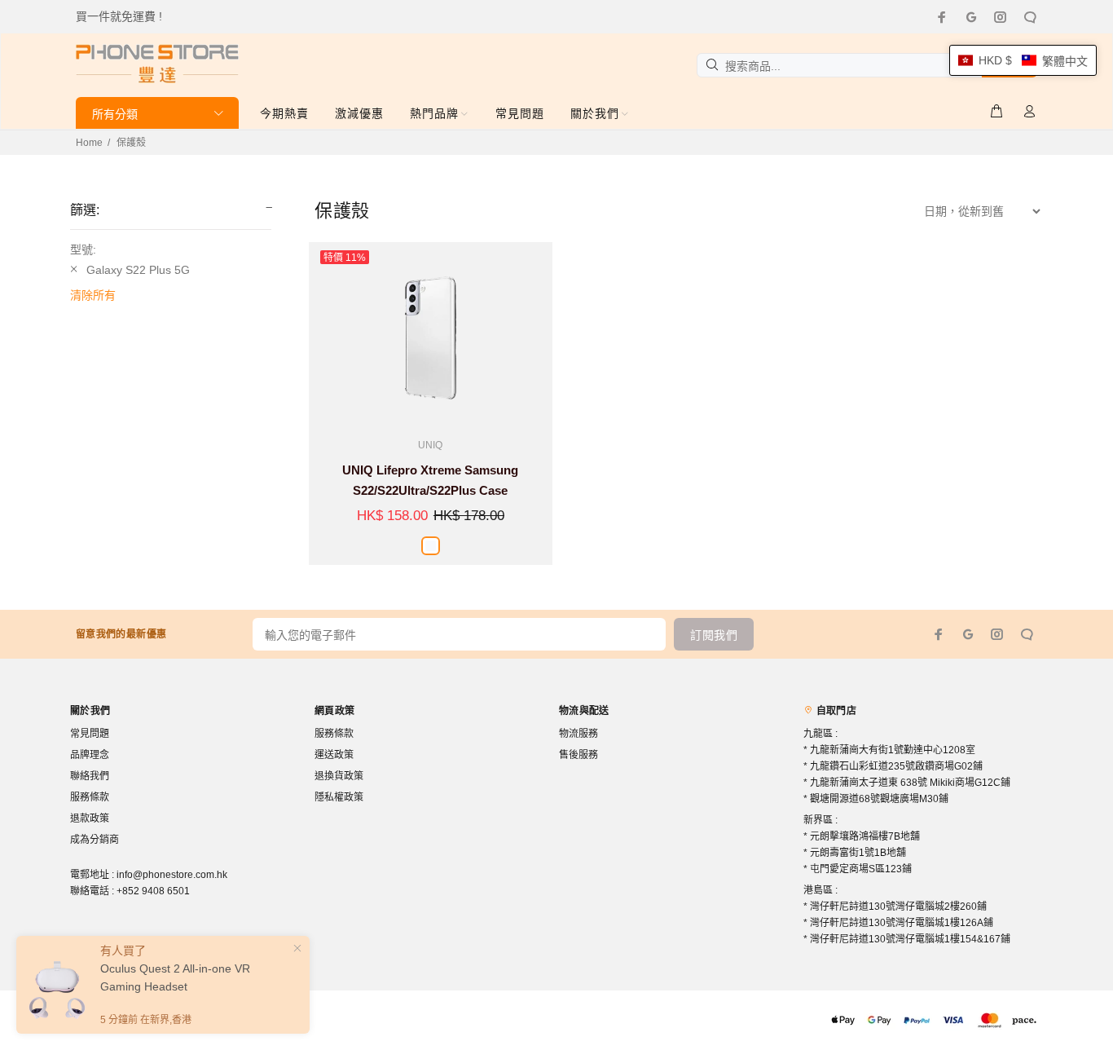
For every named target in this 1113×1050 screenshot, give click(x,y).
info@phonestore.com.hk (172, 874)
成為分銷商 (94, 839)
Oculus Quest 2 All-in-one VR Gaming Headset (175, 977)
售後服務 (578, 755)
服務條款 (89, 797)
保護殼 (131, 142)
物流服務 (578, 733)
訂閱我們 (713, 635)
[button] (1023, 60)
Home (89, 142)
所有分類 (115, 114)
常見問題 (89, 733)
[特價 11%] (430, 335)
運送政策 (334, 755)
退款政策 (89, 818)
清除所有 (93, 295)
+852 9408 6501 (153, 891)
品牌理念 (89, 755)
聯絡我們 (89, 776)
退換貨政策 (339, 776)
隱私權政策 (339, 797)
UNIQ (430, 445)
